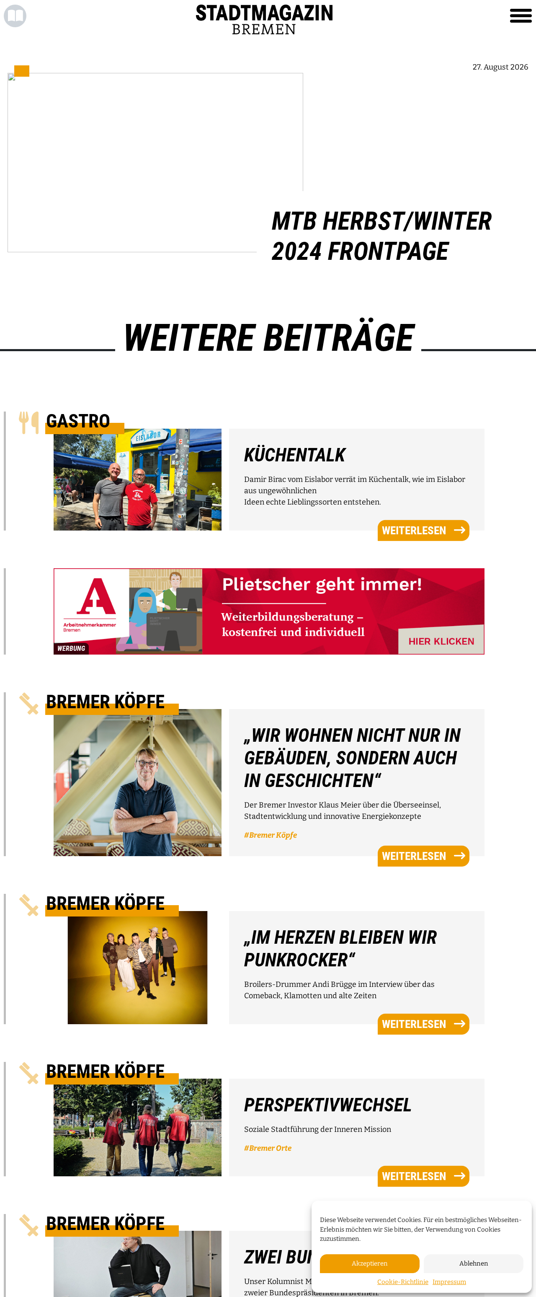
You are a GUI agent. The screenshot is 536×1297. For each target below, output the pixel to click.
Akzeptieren (370, 1263)
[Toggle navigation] (521, 15)
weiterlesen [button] (414, 530)
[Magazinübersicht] (15, 16)
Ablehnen (473, 1263)
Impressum (449, 1282)
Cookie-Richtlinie (402, 1282)
